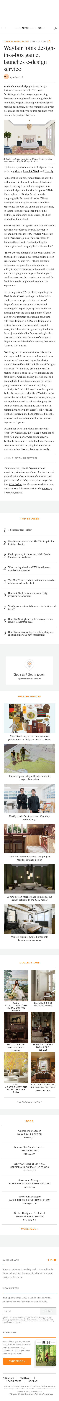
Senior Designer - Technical (29, 1213)
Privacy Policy (48, 1319)
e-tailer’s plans (39, 432)
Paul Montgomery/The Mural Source (16, 1005)
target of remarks (38, 445)
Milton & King (16, 1044)
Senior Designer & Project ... (29, 1163)
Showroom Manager (29, 1180)
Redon (16, 1092)
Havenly (49, 171)
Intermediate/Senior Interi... (29, 1147)
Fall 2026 (43, 1049)
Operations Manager (29, 1130)
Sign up (33, 468)
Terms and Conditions (30, 1386)
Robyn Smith (18, 77)
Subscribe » (17, 1361)
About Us (8, 1378)
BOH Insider (15, 484)
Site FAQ (33, 1381)
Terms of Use (7, 1319)
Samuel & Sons (43, 1003)
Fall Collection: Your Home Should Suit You (43, 1089)
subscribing (22, 480)
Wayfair (8, 86)
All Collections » (29, 1101)
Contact (25, 1378)
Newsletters (13, 1381)
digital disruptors (16, 41)
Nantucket (16, 1010)
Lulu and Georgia (43, 1084)
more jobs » (29, 1228)
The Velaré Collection (43, 1005)
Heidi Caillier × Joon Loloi (43, 1045)
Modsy (18, 171)
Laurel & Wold (31, 171)
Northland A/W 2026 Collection (16, 1049)
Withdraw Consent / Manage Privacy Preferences (30, 1394)
